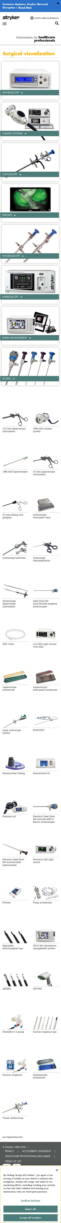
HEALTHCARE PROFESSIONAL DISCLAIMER (27, 1156)
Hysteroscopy (11, 256)
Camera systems (12, 133)
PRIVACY (9, 1151)
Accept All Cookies (30, 1217)
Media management (15, 337)
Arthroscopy (11, 92)
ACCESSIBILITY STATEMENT (36, 1151)
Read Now (25, 7)
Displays (7, 215)
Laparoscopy (10, 296)
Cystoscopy (10, 174)
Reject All (30, 1209)
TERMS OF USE (13, 1161)
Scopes (7, 378)
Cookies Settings (30, 1200)
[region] (30, 1194)
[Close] (57, 1170)
